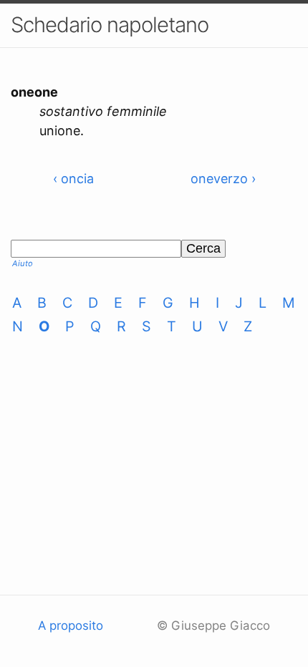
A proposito (70, 625)
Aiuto (22, 263)
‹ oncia (73, 178)
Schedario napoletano (109, 24)
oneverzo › (223, 178)
